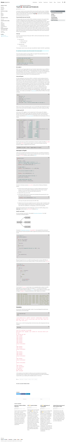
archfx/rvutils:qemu (5, 36)
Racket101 (2, 13)
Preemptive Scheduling (38, 213)
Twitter (5, 439)
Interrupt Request (54, 17)
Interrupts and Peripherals (4, 28)
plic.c (35, 155)
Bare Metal (21, 379)
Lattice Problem (3, 32)
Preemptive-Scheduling (4, 26)
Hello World (2, 7)
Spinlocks (2, 27)
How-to (30, 379)
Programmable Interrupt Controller (56, 12)
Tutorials (58, 2)
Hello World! (2, 23)
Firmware (26, 379)
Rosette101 (2, 14)
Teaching (40, 2)
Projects (50, 2)
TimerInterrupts (3, 25)
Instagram (10, 439)
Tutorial (35, 379)
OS (32, 379)
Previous (24, 399)
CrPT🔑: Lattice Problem (32, 405)
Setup (1, 12)
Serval (1, 16)
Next (41, 399)
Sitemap (2, 438)
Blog (55, 2)
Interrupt (52, 14)
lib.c (37, 209)
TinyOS (2, 22)
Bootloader (2, 9)
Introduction (2, 31)
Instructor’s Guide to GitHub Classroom (20, 406)
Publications (35, 2)
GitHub (15, 439)
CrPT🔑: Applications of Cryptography (45, 406)
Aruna (5, 2)
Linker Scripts (2, 8)
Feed (22, 439)
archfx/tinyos (4, 35)
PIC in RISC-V (53, 15)
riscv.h (32, 289)
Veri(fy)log (2, 15)
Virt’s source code (29, 115)
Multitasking (2, 24)
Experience (46, 2)
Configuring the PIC (54, 18)
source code (34, 90)
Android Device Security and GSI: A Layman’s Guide (59, 406)
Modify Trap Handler (54, 20)
